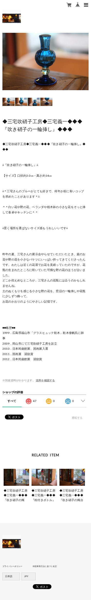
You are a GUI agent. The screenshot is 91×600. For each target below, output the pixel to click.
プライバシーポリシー (12, 566)
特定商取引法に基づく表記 (45, 566)
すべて (12, 401)
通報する (77, 417)
